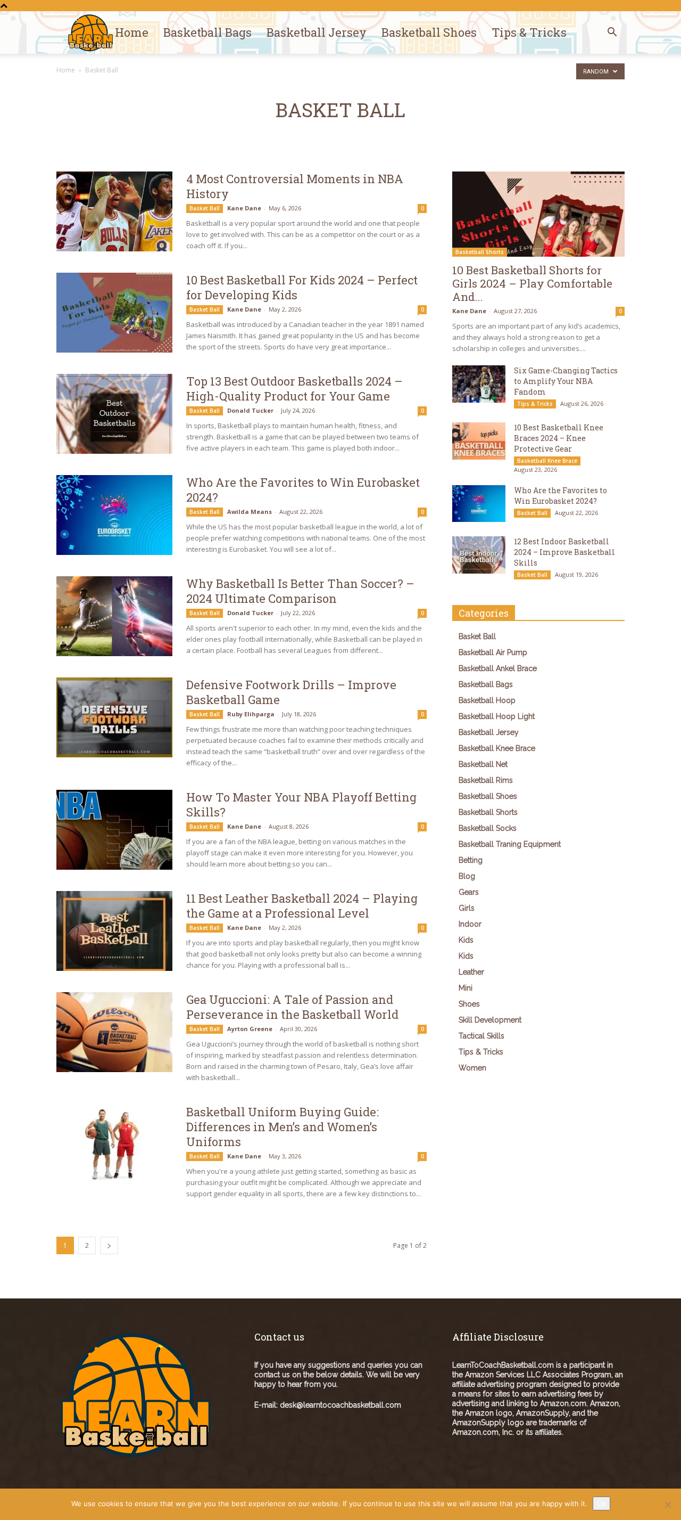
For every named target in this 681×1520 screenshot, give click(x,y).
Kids (466, 940)
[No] (667, 1504)
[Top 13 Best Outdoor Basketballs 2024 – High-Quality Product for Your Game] (114, 414)
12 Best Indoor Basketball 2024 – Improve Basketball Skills (564, 552)
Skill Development (490, 1020)
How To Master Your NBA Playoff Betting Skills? (301, 804)
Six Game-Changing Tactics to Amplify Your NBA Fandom (566, 381)
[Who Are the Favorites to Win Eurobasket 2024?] (114, 515)
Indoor (470, 924)
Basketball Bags (207, 32)
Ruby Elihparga (251, 714)
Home (131, 32)
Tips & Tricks (529, 32)
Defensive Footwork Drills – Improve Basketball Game (291, 692)
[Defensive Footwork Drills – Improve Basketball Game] (114, 717)
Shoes (469, 1004)
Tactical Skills (481, 1036)
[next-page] (109, 1245)
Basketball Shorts (479, 252)
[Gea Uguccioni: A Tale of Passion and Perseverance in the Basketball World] (114, 1032)
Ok (601, 1503)
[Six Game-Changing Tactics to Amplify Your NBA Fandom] (478, 384)
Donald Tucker (250, 410)
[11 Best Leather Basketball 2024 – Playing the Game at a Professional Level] (114, 931)
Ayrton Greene (249, 1029)
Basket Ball (204, 208)
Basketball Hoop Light (497, 716)
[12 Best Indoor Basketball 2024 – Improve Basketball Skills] (478, 555)
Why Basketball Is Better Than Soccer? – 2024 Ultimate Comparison (300, 591)
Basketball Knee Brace (547, 460)
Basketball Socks (488, 828)
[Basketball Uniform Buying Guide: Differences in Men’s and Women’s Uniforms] (114, 1144)
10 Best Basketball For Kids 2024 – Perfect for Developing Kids (302, 287)
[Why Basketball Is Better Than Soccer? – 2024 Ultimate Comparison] (114, 616)
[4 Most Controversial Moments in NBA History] (114, 211)
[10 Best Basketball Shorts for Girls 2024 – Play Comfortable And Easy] (538, 214)
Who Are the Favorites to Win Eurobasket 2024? (303, 490)
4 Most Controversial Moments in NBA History (294, 186)
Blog (467, 876)
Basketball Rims (486, 780)
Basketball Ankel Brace (498, 668)
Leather (471, 972)
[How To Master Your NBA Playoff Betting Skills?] (114, 830)
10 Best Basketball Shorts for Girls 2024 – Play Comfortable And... (532, 283)
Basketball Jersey (317, 32)
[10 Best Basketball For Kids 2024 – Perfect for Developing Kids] (114, 313)
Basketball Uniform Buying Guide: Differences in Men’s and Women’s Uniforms (282, 1126)
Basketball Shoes (429, 32)
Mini (465, 988)
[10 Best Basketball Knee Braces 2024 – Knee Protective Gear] (478, 441)
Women (472, 1068)
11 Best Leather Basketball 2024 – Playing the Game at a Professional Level (302, 905)
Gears (469, 892)
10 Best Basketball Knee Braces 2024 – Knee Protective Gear (558, 438)
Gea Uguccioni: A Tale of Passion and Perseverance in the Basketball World (292, 1007)
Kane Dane (244, 208)
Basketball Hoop (487, 700)
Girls (467, 908)
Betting (471, 860)
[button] (612, 33)
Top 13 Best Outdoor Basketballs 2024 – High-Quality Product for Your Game (294, 388)
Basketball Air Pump (493, 652)
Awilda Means (249, 512)
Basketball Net (483, 764)
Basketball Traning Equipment (510, 844)
